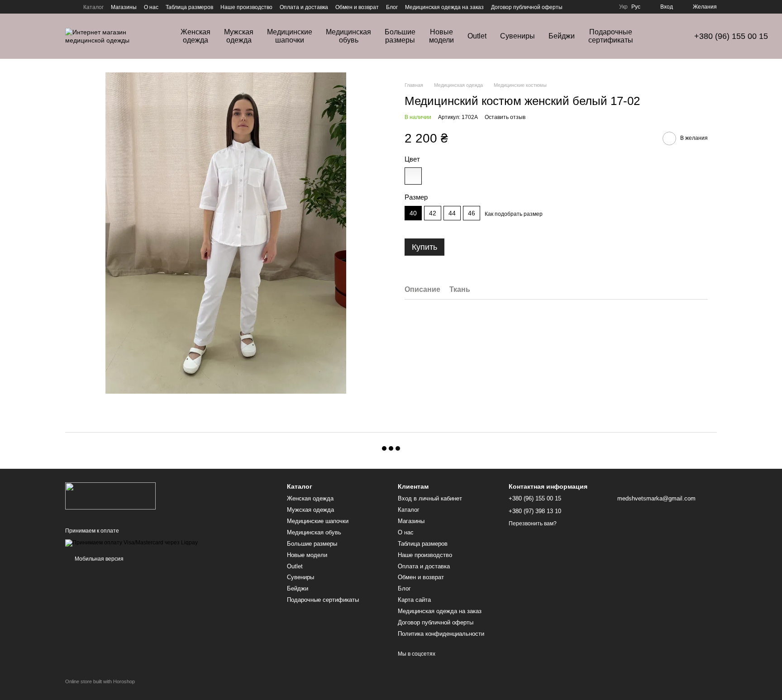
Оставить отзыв (505, 117)
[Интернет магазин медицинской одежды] (110, 495)
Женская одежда (195, 36)
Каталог (93, 7)
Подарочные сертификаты (610, 36)
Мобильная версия (98, 559)
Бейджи (561, 36)
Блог (392, 7)
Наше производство (246, 7)
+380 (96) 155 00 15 (731, 36)
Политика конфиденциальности (441, 633)
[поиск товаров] (665, 36)
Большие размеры (400, 36)
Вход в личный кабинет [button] (430, 498)
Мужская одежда (238, 36)
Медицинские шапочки (289, 36)
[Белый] (413, 176)
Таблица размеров (189, 7)
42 (432, 213)
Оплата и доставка (304, 7)
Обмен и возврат (357, 7)
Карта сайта (414, 599)
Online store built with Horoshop (100, 681)
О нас (151, 7)
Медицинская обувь (348, 36)
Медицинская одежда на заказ (444, 7)
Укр (623, 7)
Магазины (124, 7)
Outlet (476, 36)
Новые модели (441, 36)
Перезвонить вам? (533, 523)
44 (452, 213)
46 (471, 213)
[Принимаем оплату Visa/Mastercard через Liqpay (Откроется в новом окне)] (131, 542)
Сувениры (517, 36)
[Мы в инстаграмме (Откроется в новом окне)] (68, 6)
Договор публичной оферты (527, 7)
